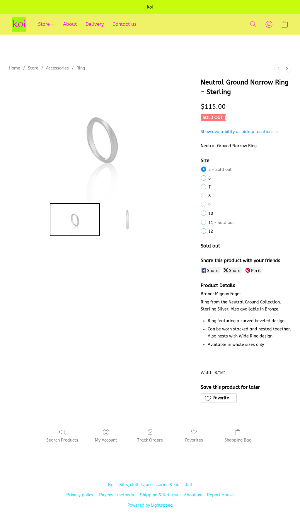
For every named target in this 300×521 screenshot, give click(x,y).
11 (221, 222)
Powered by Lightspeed (150, 505)
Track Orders (150, 440)
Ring (80, 68)
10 (210, 213)
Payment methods (116, 495)
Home (14, 68)
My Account (106, 440)
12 (210, 231)
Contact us (124, 24)
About (70, 24)
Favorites (194, 440)
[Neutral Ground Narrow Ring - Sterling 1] (127, 219)
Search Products (62, 440)
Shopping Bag (237, 440)
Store (44, 24)
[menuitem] (279, 68)
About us (192, 495)
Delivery (95, 24)
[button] (19, 24)
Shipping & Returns (159, 495)
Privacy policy (79, 495)
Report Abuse (220, 495)
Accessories (57, 68)
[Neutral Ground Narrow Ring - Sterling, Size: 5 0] (75, 219)
